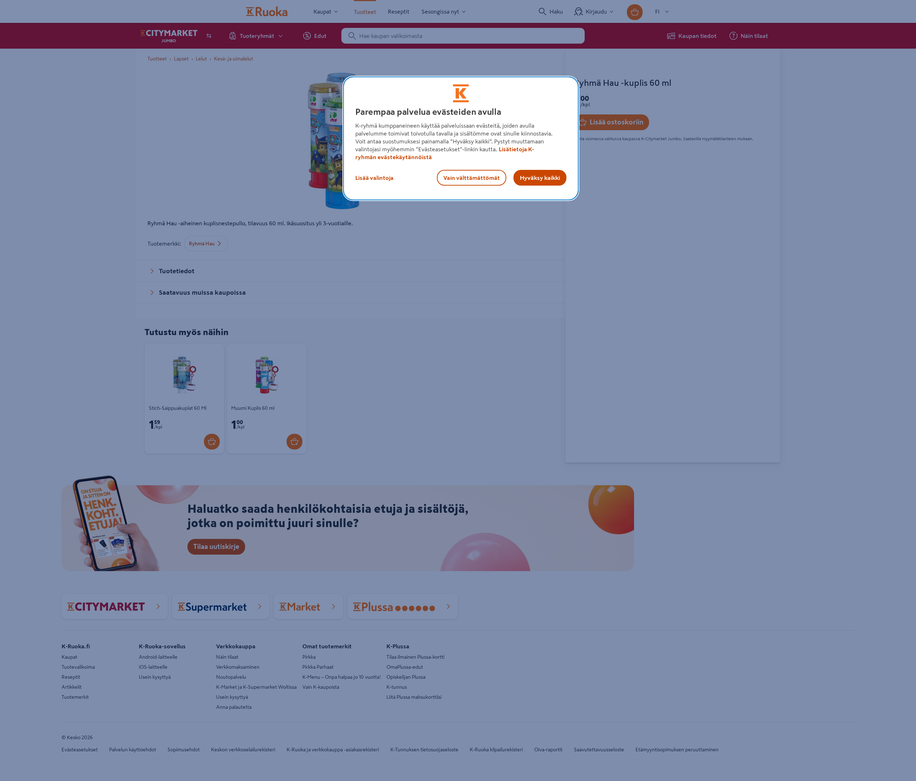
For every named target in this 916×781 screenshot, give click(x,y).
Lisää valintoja (374, 178)
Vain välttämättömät (471, 178)
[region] (461, 138)
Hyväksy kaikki (540, 178)
